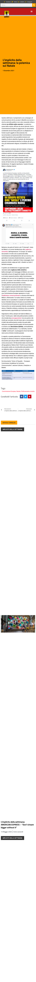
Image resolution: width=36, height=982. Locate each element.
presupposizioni (16, 318)
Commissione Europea (9, 391)
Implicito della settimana (12, 429)
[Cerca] (34, 5)
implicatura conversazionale (11, 295)
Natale (18, 391)
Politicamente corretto (28, 391)
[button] (31, 11)
